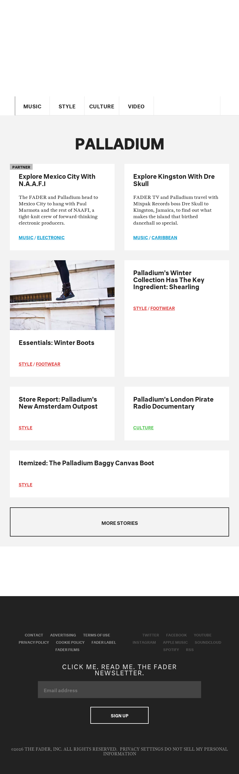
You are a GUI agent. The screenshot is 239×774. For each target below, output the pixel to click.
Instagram (144, 642)
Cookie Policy (70, 642)
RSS (190, 649)
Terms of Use (96, 634)
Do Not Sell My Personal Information (165, 751)
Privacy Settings (141, 749)
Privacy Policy (34, 642)
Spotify (171, 649)
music (26, 236)
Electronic (51, 236)
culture (143, 427)
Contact (34, 634)
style (25, 363)
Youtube (203, 634)
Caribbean (164, 236)
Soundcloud (208, 642)
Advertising (63, 634)
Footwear (48, 363)
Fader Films (67, 649)
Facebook (176, 634)
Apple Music (175, 642)
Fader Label (104, 642)
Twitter (150, 634)
